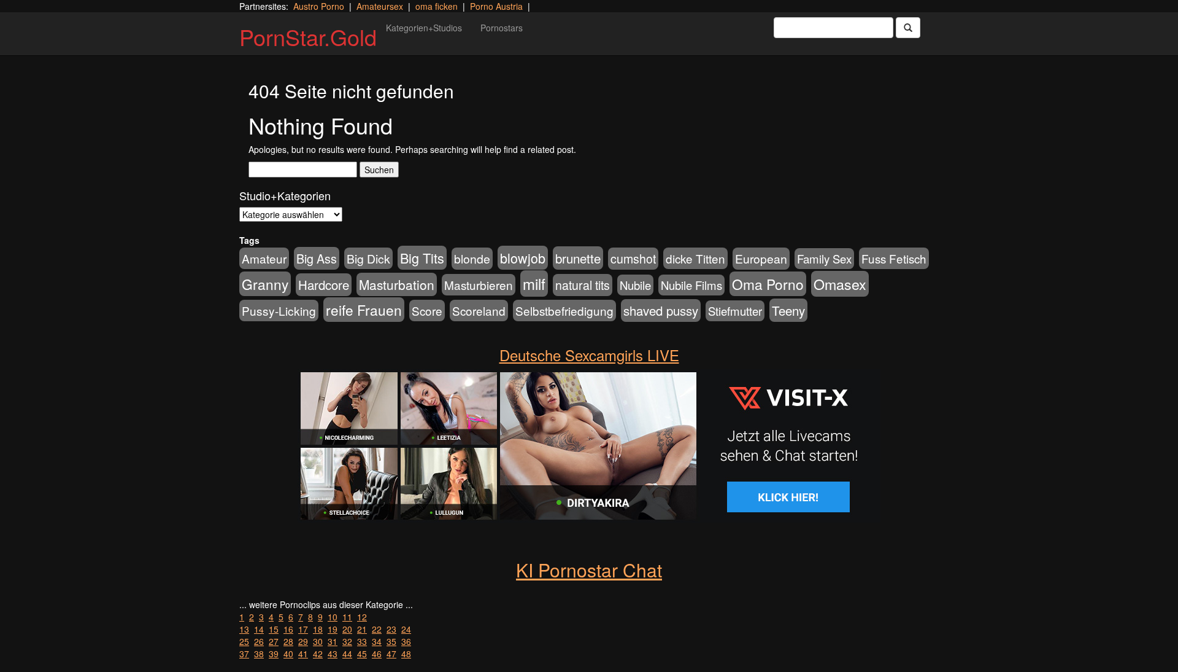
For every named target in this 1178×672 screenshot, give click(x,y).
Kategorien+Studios (424, 27)
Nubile (635, 285)
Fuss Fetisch (893, 258)
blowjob (522, 257)
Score (427, 310)
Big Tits (422, 257)
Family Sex (824, 259)
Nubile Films (691, 285)
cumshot (633, 258)
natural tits (582, 285)
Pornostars (501, 27)
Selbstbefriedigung (564, 310)
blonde (472, 258)
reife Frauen (364, 309)
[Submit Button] (908, 27)
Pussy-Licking (279, 310)
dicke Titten (695, 258)
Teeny (788, 310)
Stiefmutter (735, 311)
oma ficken (436, 6)
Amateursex (379, 6)
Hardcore (323, 285)
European (761, 258)
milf (534, 283)
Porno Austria (496, 6)
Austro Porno (318, 6)
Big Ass (316, 258)
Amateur (264, 258)
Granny (265, 284)
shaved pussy (660, 310)
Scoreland (479, 310)
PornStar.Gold (308, 36)
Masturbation (396, 284)
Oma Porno (768, 284)
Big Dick (368, 258)
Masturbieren (478, 284)
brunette (578, 258)
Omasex (840, 283)
